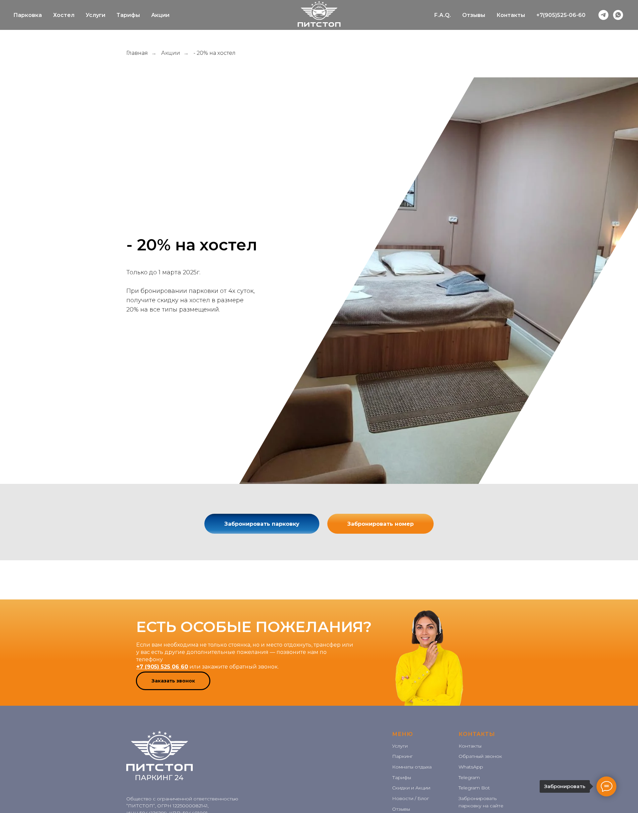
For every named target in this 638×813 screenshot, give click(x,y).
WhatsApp (471, 767)
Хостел (63, 15)
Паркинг (402, 756)
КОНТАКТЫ (477, 734)
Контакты (510, 15)
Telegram (469, 777)
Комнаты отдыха (412, 767)
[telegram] (603, 15)
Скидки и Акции (411, 788)
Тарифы (128, 15)
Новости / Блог (410, 798)
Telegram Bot (474, 788)
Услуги (95, 15)
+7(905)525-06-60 (560, 15)
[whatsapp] (618, 15)
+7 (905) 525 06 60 (162, 667)
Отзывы (473, 15)
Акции (160, 15)
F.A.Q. (442, 15)
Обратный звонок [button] (480, 756)
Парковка (27, 15)
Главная (137, 53)
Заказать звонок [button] (173, 681)
